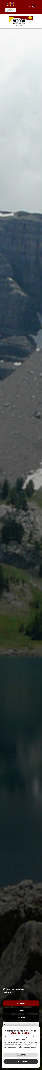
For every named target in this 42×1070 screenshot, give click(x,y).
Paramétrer (21, 1055)
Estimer (21, 1017)
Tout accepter (21, 1061)
